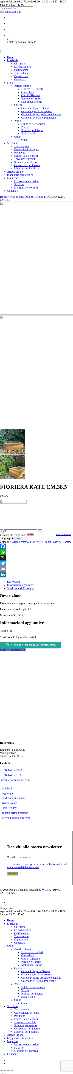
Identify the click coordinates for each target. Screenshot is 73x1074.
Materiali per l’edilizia (26, 1031)
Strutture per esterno (25, 1025)
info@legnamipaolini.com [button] (15, 779)
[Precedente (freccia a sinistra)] (1, 1073)
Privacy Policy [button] (9, 802)
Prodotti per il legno (32, 993)
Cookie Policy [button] (8, 807)
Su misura (12, 1006)
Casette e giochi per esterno (36, 974)
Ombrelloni (27, 955)
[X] (36, 557)
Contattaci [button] (6, 788)
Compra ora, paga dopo (17, 534)
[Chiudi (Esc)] (12, 1070)
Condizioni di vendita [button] (13, 797)
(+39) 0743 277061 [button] (11, 770)
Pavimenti (19, 1015)
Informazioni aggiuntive (20, 584)
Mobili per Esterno (31, 964)
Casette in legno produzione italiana (41, 977)
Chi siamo (20, 926)
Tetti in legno (21, 1009)
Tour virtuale (21, 936)
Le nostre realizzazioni (26, 1044)
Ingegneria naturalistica (20, 1038)
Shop (10, 945)
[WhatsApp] (36, 552)
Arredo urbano (15, 1034)
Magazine (12, 1041)
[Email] (36, 569)
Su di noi (19, 1047)
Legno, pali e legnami (26, 1018)
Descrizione (13, 581)
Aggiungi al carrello (11, 538)
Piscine (25, 990)
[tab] (40, 581)
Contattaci (20, 942)
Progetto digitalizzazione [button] (14, 812)
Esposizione (21, 939)
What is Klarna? (63, 534)
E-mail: (11, 857)
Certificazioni (21, 933)
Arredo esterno (15, 196)
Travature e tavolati (25, 1022)
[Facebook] (36, 546)
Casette (18, 968)
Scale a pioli (28, 996)
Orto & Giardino (34, 196)
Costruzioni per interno (27, 1028)
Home (3, 196)
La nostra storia (22, 929)
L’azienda (12, 923)
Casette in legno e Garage (35, 971)
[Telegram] (36, 563)
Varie (17, 984)
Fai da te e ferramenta (33, 987)
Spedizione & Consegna (20, 588)
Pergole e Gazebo (31, 961)
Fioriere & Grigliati (41, 541)
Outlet (17, 999)
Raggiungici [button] (7, 793)
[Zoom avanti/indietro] (1, 1070)
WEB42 (46, 889)
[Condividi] (8, 1070)
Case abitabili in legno (26, 1012)
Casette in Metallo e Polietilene (38, 980)
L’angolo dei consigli (26, 1050)
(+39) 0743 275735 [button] (11, 775)
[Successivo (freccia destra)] (5, 1073)
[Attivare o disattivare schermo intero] (5, 1070)
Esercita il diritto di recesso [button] (15, 817)
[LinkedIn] (36, 574)
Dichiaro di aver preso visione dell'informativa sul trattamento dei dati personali (37, 866)
